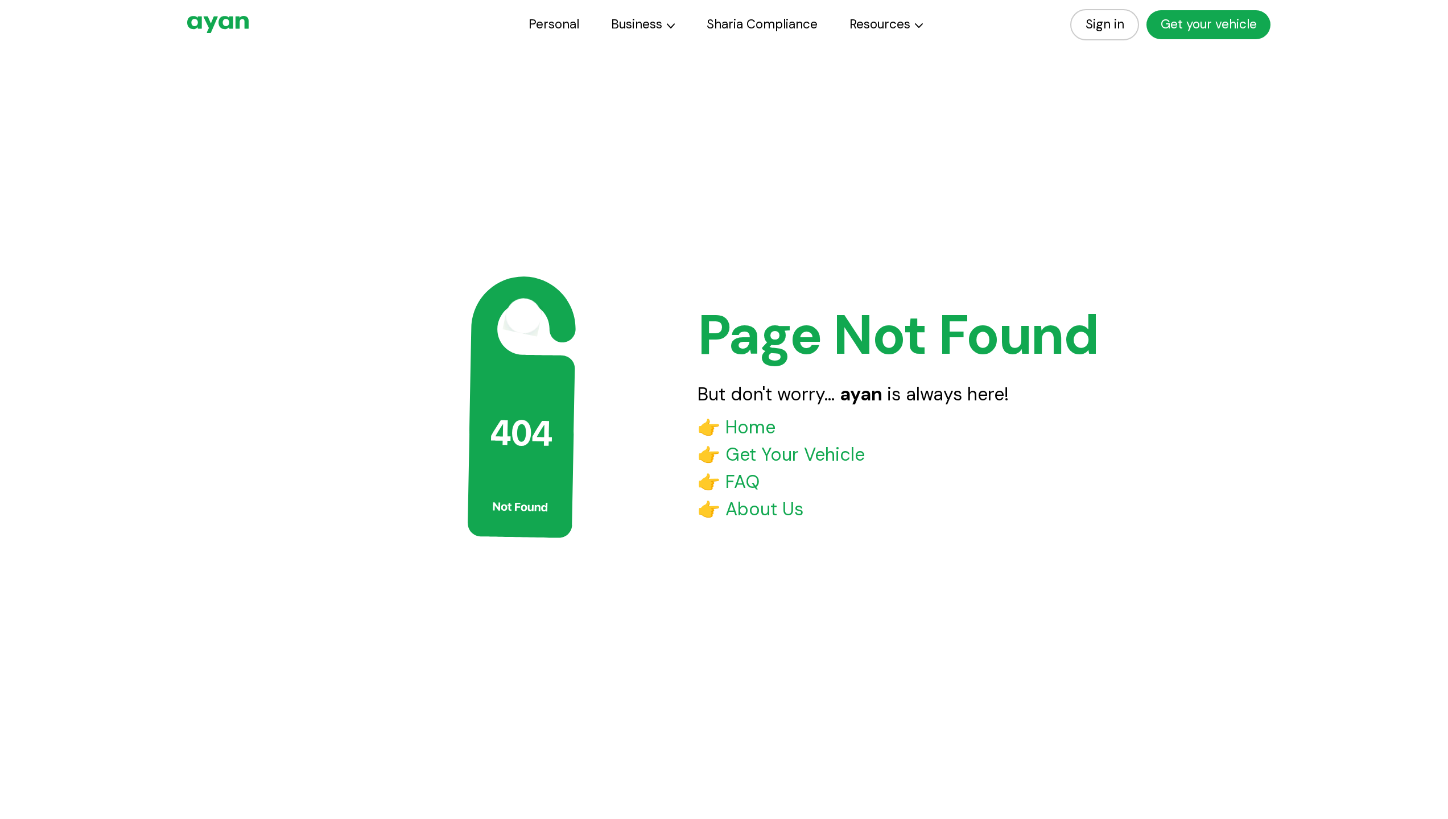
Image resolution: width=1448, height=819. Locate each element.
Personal (554, 24)
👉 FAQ (729, 482)
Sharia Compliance (762, 24)
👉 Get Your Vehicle (781, 454)
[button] (643, 24)
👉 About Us (750, 509)
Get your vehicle (1209, 24)
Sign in (1105, 24)
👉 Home (736, 427)
